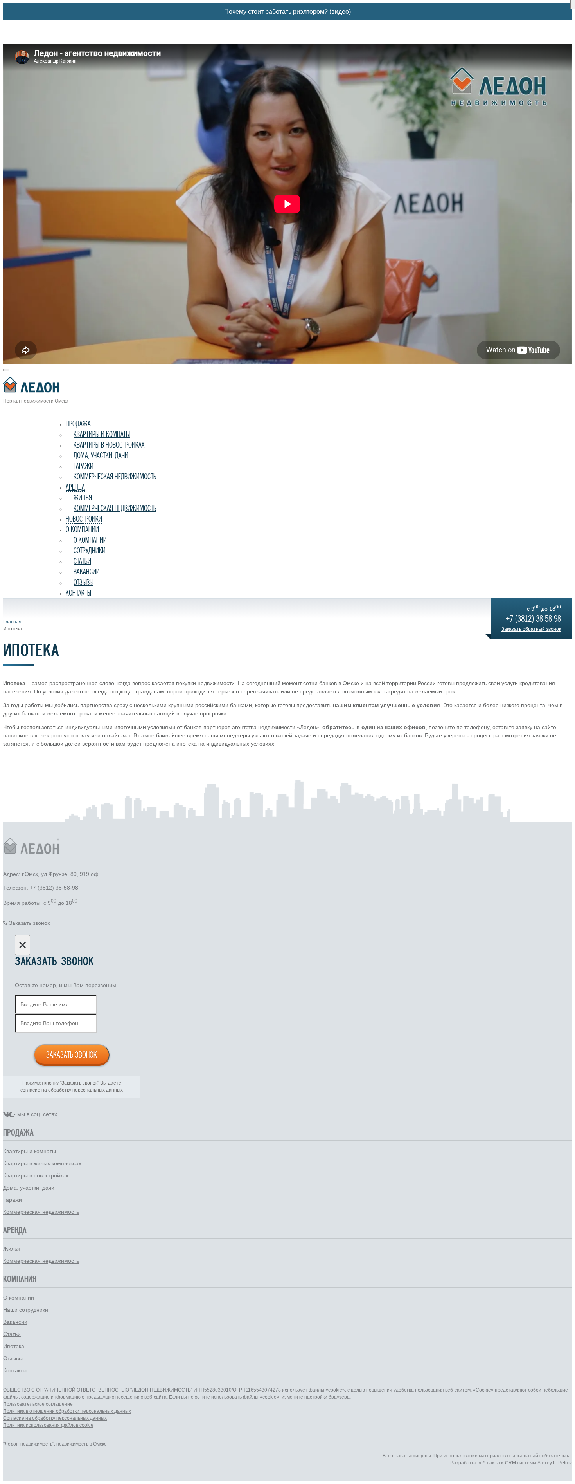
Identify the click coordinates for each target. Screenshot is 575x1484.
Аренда (75, 487)
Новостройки (84, 519)
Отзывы (83, 582)
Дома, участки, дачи (101, 455)
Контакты (78, 593)
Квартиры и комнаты (102, 434)
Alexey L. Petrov (554, 1463)
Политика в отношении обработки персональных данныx (67, 1411)
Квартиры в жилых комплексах (42, 1163)
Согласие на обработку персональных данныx (55, 1418)
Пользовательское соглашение (38, 1404)
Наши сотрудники (25, 1310)
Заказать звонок (71, 1054)
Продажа (78, 423)
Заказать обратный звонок (531, 629)
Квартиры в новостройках (109, 445)
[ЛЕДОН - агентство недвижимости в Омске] (287, 386)
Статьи (82, 561)
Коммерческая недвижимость (115, 476)
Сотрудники (90, 550)
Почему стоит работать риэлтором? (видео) (287, 11)
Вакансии (87, 571)
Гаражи (83, 466)
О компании (82, 529)
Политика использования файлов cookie (48, 1425)
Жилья (83, 497)
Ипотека (13, 1346)
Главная (12, 622)
